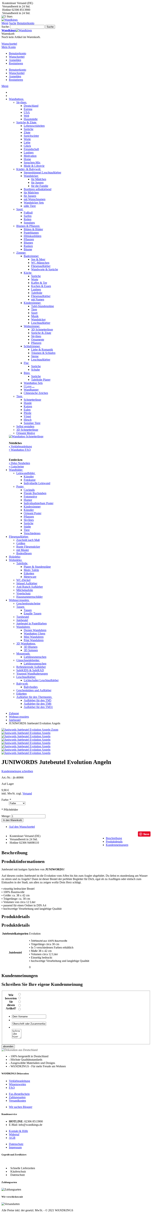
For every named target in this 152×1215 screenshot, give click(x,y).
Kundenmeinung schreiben (17, 771)
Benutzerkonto (17, 53)
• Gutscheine (16, 466)
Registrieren (16, 63)
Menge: (5, 816)
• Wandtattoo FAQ (20, 449)
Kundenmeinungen (117, 844)
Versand (27, 793)
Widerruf (14, 1134)
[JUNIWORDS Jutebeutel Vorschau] (25, 749)
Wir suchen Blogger (20, 1106)
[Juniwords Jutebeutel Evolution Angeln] (25, 733)
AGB (12, 1137)
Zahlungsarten (17, 1097)
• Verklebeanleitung (20, 446)
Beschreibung (114, 838)
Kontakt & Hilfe (18, 1131)
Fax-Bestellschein (19, 1093)
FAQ (12, 1087)
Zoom (54, 729)
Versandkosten (17, 1100)
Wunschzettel (16, 56)
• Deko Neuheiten (19, 463)
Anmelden (15, 60)
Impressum (15, 1147)
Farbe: (6, 799)
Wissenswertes (17, 1084)
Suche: (5, 26)
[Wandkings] (9, 19)
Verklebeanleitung (19, 1080)
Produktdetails (114, 841)
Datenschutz (16, 1144)
